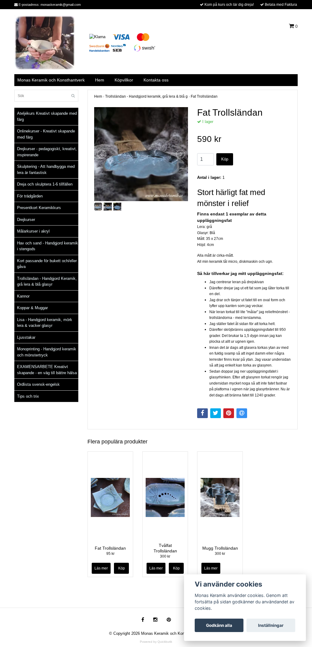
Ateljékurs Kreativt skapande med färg (47, 116)
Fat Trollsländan (204, 96)
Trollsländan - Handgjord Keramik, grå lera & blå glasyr (47, 281)
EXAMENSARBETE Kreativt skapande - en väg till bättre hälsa (47, 369)
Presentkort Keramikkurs (39, 207)
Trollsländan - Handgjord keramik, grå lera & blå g (146, 96)
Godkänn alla (219, 625)
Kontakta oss (156, 80)
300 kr (165, 556)
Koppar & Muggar (32, 307)
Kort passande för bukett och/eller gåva (47, 263)
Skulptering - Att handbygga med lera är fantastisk (46, 169)
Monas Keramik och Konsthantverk (51, 80)
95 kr (110, 553)
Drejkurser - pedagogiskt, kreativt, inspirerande (47, 151)
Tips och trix (28, 396)
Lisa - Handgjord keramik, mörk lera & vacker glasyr (44, 322)
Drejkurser (26, 219)
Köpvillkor (124, 80)
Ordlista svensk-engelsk (38, 384)
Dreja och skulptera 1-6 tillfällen (45, 184)
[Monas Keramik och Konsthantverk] (44, 42)
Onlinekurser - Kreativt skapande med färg (46, 134)
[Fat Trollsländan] (141, 154)
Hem (99, 80)
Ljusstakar (26, 337)
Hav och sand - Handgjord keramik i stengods (47, 246)
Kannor (23, 296)
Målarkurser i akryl (33, 231)
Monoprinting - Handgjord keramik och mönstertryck (46, 352)
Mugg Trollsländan (220, 548)
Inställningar (271, 625)
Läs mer (101, 568)
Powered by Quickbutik (156, 641)
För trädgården (30, 196)
